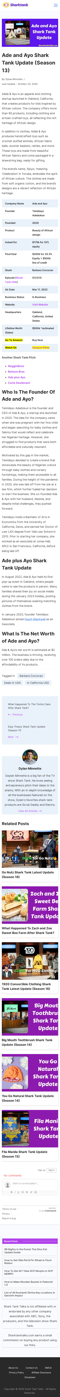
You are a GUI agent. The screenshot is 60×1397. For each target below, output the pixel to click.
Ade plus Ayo (16, 377)
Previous (18, 714)
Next (11, 736)
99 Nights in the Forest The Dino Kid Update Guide (25, 1251)
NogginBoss (16, 366)
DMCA (48, 1367)
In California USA (38, 682)
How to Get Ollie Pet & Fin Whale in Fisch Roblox (28, 1262)
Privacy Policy (16, 1372)
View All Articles (27, 811)
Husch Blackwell (35, 619)
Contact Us (31, 1367)
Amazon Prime (40, 347)
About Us (13, 1367)
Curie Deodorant (19, 382)
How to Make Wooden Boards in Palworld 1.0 (28, 1283)
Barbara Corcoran (31, 675)
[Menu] (56, 5)
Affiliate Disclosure (41, 1372)
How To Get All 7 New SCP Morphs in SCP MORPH (28, 1272)
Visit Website (40, 304)
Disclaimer (30, 1377)
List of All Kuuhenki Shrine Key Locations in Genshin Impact (29, 1294)
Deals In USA (12, 682)
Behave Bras (16, 371)
